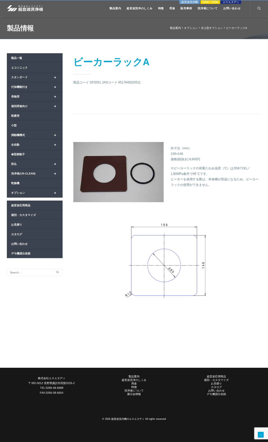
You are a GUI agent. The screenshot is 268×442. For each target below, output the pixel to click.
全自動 (33, 145)
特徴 (161, 8)
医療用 (15, 115)
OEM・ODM (210, 2)
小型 (14, 125)
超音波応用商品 (20, 205)
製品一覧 (16, 58)
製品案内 (115, 8)
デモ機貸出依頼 (20, 253)
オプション (33, 193)
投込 (33, 164)
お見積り (16, 224)
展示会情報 (134, 394)
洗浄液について (208, 8)
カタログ (16, 234)
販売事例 (186, 8)
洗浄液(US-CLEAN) (33, 173)
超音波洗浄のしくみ (139, 8)
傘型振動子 (18, 154)
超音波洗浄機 (189, 2)
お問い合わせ (232, 8)
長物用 (33, 96)
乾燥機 (15, 183)
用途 (172, 8)
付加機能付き (33, 87)
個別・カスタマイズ (23, 214)
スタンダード (33, 77)
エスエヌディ (231, 2)
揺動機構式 (33, 135)
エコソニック (19, 67)
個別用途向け (33, 106)
